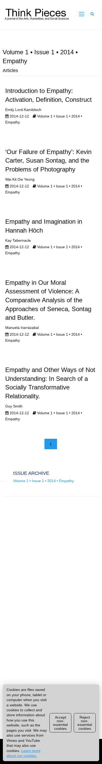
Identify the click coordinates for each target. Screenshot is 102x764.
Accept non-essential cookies (60, 723)
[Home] (35, 14)
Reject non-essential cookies (84, 723)
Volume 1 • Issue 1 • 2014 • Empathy (43, 481)
